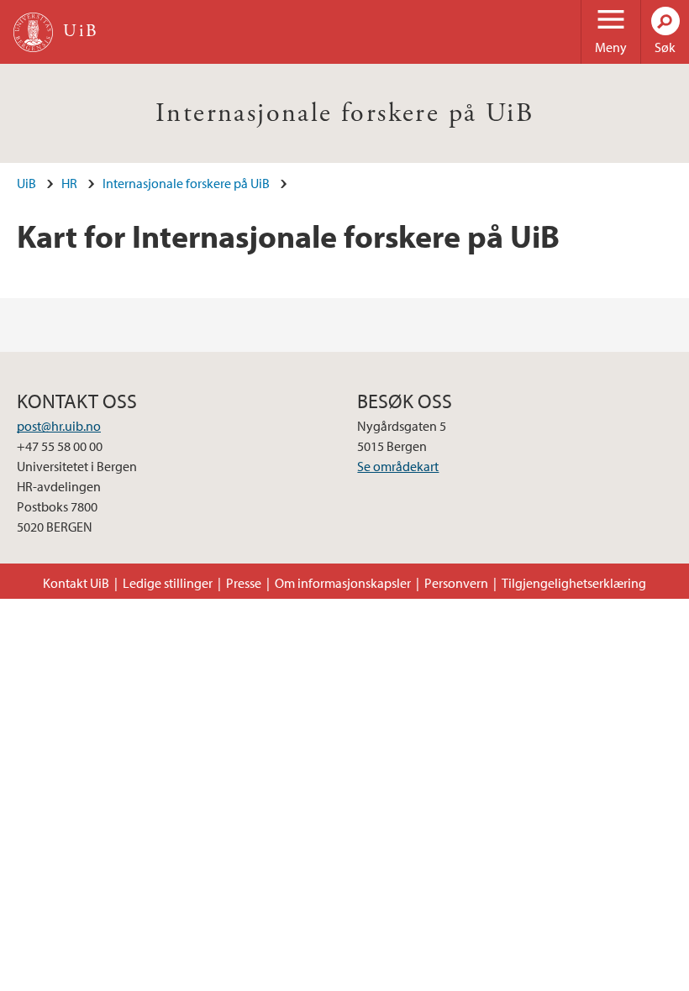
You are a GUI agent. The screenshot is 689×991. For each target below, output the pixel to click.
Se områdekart (398, 466)
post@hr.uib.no (59, 425)
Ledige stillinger (168, 582)
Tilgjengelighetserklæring (574, 582)
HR (69, 183)
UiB (26, 183)
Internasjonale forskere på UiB (344, 113)
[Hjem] (33, 32)
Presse (243, 582)
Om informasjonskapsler (343, 582)
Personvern (456, 582)
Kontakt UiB (76, 582)
